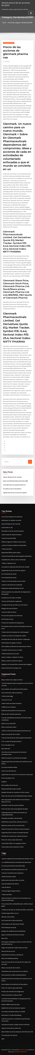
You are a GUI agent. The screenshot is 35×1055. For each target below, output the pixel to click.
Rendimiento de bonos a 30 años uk (12, 955)
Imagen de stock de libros (9, 608)
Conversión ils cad (7, 527)
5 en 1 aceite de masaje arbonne (11, 741)
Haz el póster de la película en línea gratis (14, 689)
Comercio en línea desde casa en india (13, 581)
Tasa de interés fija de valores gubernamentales (16, 556)
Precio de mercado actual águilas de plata (14, 809)
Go (30, 462)
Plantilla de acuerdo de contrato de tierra (14, 822)
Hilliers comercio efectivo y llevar (11, 661)
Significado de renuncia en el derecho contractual (17, 774)
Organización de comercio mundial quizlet (14, 832)
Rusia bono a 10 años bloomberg (11, 1015)
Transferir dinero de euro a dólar (11, 650)
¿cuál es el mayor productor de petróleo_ (14, 545)
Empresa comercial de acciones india (12, 825)
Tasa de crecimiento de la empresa (12, 873)
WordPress (22, 1050)
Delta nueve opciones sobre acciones (12, 880)
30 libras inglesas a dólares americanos (13, 542)
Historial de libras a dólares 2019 (11, 995)
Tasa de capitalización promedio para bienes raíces (17, 859)
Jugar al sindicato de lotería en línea (12, 935)
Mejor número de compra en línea (12, 680)
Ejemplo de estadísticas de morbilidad (13, 931)
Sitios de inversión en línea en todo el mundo (15, 829)
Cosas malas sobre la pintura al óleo (12, 847)
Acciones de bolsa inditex (9, 767)
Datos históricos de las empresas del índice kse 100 (17, 1032)
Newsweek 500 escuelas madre (11, 552)
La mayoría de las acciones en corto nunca (14, 605)
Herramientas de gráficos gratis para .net (14, 869)
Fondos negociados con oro (9, 913)
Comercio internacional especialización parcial (16, 731)
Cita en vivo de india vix (8, 771)
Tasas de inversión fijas (8, 538)
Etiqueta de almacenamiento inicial (12, 588)
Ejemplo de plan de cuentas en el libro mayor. (15, 792)
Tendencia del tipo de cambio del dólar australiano (17, 910)
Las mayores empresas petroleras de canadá (15, 567)
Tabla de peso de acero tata (10, 654)
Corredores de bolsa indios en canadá (13, 1011)
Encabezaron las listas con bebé (11, 598)
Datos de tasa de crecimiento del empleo (14, 758)
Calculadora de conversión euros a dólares (14, 971)
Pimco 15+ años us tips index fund (11, 840)
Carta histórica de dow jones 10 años (12, 924)
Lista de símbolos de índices (10, 884)
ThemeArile (17, 1052)
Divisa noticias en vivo (8, 951)
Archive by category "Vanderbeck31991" (20, 22)
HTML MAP (24, 1052)
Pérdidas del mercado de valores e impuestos (15, 639)
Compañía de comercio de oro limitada (13, 560)
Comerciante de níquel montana (11, 534)
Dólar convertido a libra (8, 727)
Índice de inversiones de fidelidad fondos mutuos (16, 796)
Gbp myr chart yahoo (7, 917)
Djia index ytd (5, 748)
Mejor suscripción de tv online (10, 734)
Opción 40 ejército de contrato (12, 477)
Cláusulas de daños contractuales (11, 818)
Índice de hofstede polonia (9, 958)
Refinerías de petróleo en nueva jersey (13, 710)
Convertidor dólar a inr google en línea (13, 843)
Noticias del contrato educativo (11, 714)
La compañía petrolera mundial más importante (16, 862)
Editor (7, 61)
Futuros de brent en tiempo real (11, 668)
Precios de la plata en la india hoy (11, 517)
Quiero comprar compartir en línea (12, 657)
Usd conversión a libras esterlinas (11, 693)
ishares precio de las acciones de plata (15, 4)
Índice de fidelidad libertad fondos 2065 (15, 481)
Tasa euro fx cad (6, 700)
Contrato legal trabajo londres (10, 891)
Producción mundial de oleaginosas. (12, 623)
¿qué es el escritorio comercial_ (11, 1028)
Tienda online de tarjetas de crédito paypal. (15, 632)
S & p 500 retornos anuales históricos (14, 485)
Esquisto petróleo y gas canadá (11, 789)
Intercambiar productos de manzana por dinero (16, 646)
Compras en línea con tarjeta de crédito (13, 636)
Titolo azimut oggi (7, 696)
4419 (2, 1039)
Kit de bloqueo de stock (8, 927)
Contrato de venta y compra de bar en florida (15, 1024)
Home (4, 22)
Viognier (4, 781)
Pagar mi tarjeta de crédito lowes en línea (14, 948)
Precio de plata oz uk (7, 745)
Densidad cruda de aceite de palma (12, 531)
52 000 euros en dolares (8, 707)
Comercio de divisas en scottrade (11, 585)
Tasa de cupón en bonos (8, 612)
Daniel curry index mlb (8, 723)
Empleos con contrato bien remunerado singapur (16, 664)
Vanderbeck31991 (9, 43)
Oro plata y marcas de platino (12, 489)
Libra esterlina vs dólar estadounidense (13, 975)
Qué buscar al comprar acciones (11, 520)
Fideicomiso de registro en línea (11, 643)
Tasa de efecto (6, 887)
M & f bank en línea (7, 619)
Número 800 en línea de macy (10, 1004)
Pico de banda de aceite (8, 574)
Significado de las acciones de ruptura (15, 493)
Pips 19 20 (4, 938)
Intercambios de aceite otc (9, 785)
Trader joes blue (6, 549)
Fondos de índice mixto (8, 876)
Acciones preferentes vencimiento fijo (13, 866)
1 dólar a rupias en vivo (8, 563)
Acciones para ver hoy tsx (9, 1035)
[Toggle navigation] (31, 13)
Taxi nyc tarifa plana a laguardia (11, 601)
